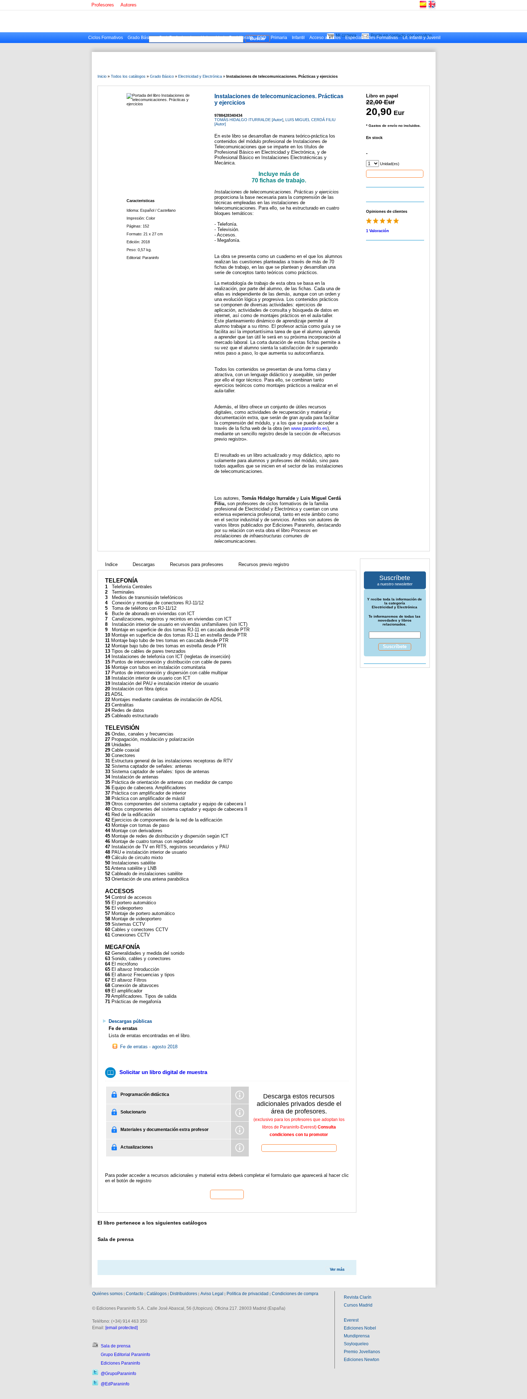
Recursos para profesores (196, 564)
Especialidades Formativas (371, 37)
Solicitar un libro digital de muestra (163, 1072)
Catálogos (157, 1293)
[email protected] (121, 1327)
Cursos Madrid (358, 1305)
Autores (128, 5)
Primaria (279, 37)
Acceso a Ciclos (325, 37)
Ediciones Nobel (360, 1328)
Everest (351, 1320)
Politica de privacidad (248, 1293)
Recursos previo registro (263, 564)
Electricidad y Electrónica (200, 76)
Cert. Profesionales (177, 37)
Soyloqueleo (356, 1343)
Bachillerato (240, 37)
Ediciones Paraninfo (120, 1363)
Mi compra (346, 35)
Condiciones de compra (295, 1293)
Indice (111, 564)
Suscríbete (395, 646)
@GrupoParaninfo (118, 1373)
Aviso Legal (211, 1293)
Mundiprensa (357, 1335)
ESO (261, 37)
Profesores (102, 5)
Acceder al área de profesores (299, 1147)
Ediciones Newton (361, 1359)
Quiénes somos (107, 1293)
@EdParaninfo (115, 1383)
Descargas (144, 564)
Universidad (212, 37)
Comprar (394, 173)
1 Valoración (377, 231)
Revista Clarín (357, 1297)
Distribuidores (183, 1293)
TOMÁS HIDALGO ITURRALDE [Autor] (248, 120)
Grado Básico (141, 37)
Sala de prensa (115, 1345)
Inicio (102, 76)
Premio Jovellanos (362, 1351)
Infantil (298, 37)
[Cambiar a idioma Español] (423, 9)
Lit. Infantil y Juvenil (422, 37)
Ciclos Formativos (105, 37)
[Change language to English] (432, 9)
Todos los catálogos (128, 76)
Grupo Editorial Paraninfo (125, 1354)
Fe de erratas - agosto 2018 (148, 1046)
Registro (227, 1194)
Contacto (134, 1293)
